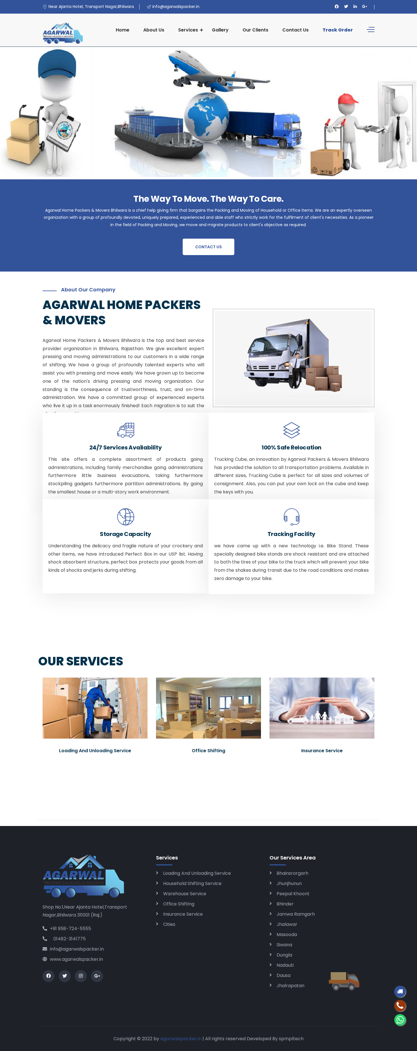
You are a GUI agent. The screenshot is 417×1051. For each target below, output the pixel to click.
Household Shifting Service (192, 883)
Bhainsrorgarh (292, 873)
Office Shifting (178, 904)
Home (122, 30)
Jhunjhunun (289, 883)
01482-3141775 (68, 939)
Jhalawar (287, 924)
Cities (169, 924)
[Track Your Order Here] (400, 991)
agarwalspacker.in (180, 1038)
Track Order (338, 30)
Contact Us (295, 30)
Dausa (283, 975)
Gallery (220, 30)
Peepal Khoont (293, 893)
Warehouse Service (184, 893)
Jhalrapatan (290, 985)
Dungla (284, 955)
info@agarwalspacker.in (77, 949)
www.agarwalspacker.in (76, 959)
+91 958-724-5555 (70, 928)
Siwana (284, 944)
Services (188, 30)
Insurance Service (183, 914)
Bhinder (285, 904)
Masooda (287, 934)
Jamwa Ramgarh (296, 914)
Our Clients (255, 30)
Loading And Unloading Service (197, 873)
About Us (153, 30)
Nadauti (285, 965)
